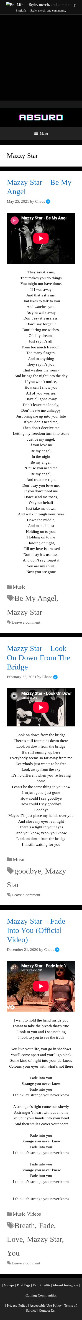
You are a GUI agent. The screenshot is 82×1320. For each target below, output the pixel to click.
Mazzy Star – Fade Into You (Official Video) (36, 930)
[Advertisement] (41, 57)
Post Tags (23, 1285)
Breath (24, 1225)
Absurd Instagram (65, 1285)
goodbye (27, 871)
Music (19, 587)
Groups (9, 1285)
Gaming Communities (41, 1295)
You (13, 1253)
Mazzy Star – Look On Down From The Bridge (38, 657)
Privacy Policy (17, 1305)
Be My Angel (35, 598)
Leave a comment (26, 622)
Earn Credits (41, 1285)
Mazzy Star (24, 612)
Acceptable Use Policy (46, 1305)
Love (15, 1239)
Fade (46, 1225)
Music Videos (27, 1214)
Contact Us (47, 1310)
